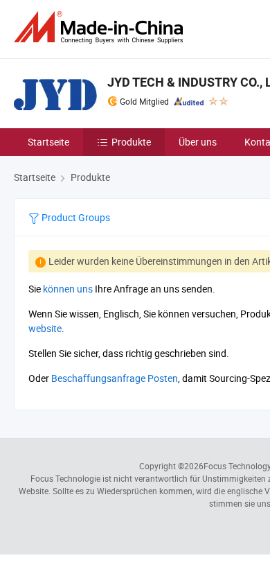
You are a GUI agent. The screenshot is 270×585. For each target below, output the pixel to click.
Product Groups (74, 217)
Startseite (48, 141)
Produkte (131, 141)
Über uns (198, 141)
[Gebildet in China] (101, 27)
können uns (68, 288)
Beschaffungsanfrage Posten (114, 378)
